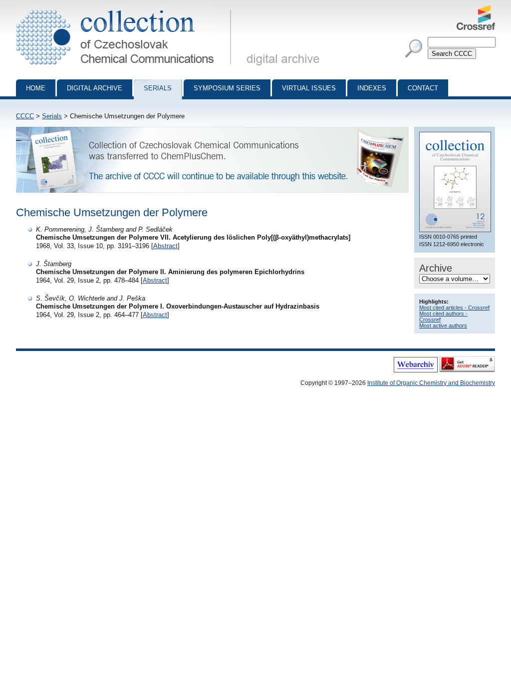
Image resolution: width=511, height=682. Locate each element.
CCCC (25, 116)
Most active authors (443, 326)
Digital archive (94, 88)
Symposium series (227, 88)
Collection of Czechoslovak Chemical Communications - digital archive (126, 9)
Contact (423, 88)
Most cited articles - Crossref (454, 308)
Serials (158, 88)
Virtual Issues (309, 88)
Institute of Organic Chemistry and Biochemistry (431, 383)
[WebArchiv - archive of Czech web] (416, 370)
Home (35, 88)
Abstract (165, 246)
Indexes (371, 88)
